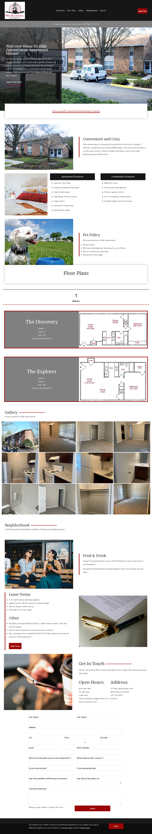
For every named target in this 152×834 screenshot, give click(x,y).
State (66, 737)
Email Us (113, 698)
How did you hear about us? (88, 778)
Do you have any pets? (38, 768)
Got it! (116, 826)
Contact (103, 10)
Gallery (81, 10)
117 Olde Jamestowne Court (70, 24)
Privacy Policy (67, 828)
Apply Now (142, 11)
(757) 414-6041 (94, 24)
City (30, 737)
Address (32, 727)
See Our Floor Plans (14, 82)
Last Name (81, 717)
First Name (34, 717)
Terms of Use (85, 828)
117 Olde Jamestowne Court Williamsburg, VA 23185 (121, 690)
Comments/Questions (38, 788)
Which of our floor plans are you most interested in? (50, 758)
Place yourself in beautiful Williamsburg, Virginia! (76, 110)
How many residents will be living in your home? (48, 778)
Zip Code (103, 737)
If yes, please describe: (86, 768)
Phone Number (83, 747)
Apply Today (15, 646)
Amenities (60, 10)
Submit (92, 808)
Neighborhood (91, 10)
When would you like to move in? (90, 758)
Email (31, 747)
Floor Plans (71, 10)
